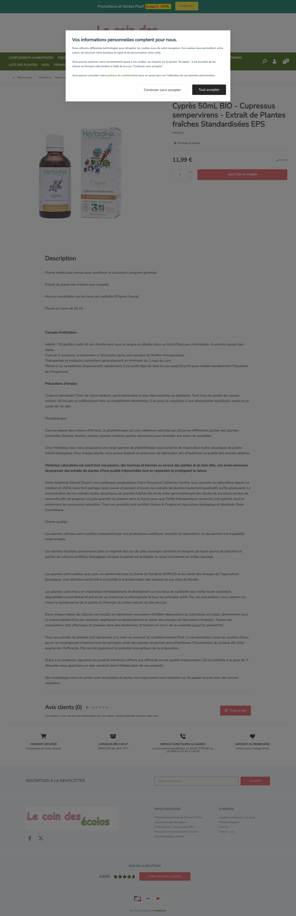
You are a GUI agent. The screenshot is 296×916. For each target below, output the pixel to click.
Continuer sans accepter (162, 90)
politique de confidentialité (122, 75)
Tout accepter (209, 89)
